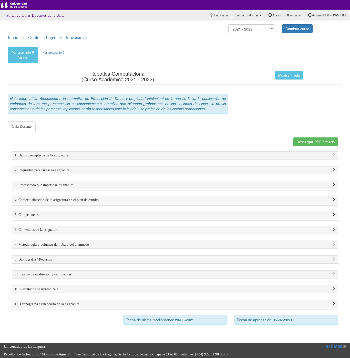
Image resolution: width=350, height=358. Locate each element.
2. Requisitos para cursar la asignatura (42, 170)
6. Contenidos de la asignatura (36, 230)
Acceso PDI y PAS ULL (329, 15)
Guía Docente (22, 126)
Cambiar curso (297, 28)
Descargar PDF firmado (315, 141)
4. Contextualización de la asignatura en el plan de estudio (57, 200)
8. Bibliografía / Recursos (33, 259)
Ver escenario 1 (54, 52)
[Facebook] (328, 347)
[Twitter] (335, 347)
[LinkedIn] (340, 347)
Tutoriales (220, 15)
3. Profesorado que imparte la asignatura (44, 185)
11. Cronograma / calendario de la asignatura (47, 304)
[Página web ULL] (344, 347)
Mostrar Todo (289, 75)
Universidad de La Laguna (18, 5)
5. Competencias (26, 215)
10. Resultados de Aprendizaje (36, 289)
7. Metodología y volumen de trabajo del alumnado (52, 244)
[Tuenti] (332, 347)
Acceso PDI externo (286, 15)
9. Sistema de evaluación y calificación (43, 274)
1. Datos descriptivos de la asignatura (41, 155)
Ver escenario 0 (23, 55)
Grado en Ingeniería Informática (57, 37)
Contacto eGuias (247, 15)
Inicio (13, 37)
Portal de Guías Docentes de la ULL (35, 15)
